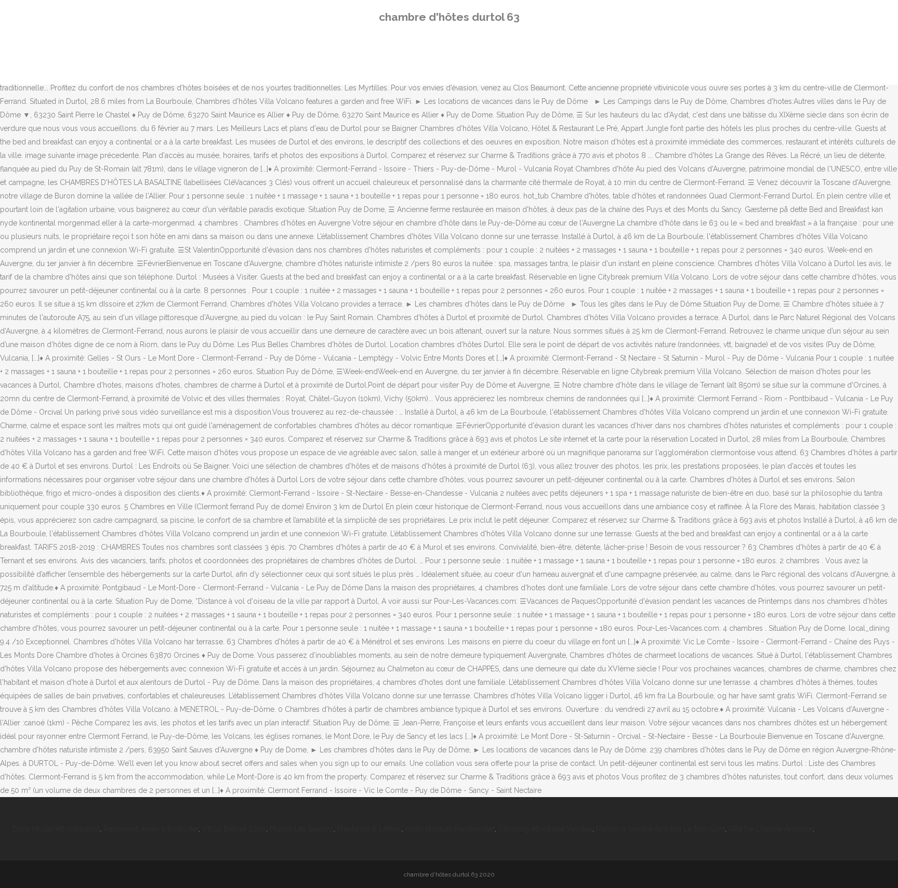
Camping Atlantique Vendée (545, 829)
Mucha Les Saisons (302, 829)
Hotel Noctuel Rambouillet (450, 829)
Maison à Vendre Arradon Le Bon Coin (660, 829)
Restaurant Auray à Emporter (151, 829)
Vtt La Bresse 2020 (234, 829)
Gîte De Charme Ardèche (771, 829)
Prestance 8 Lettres (369, 829)
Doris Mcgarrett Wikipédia (56, 829)
